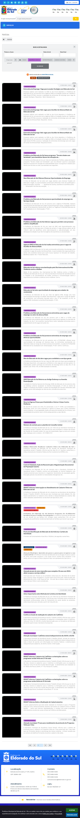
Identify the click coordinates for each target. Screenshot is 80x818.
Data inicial (47, 52)
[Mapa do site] (22, 2)
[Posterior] (73, 59)
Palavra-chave (8, 52)
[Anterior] (15, 59)
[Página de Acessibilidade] (26, 2)
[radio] (22, 59)
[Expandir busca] (74, 46)
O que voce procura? (8, 19)
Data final (63, 52)
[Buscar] (76, 19)
